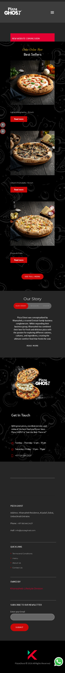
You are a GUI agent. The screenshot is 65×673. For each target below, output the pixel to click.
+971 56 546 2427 (23, 455)
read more (32, 346)
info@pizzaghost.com (25, 530)
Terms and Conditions (22, 553)
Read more (18, 119)
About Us (16, 563)
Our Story (21, 306)
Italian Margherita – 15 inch (22, 112)
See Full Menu (32, 276)
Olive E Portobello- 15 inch (21, 183)
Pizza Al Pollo (16, 253)
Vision (46, 306)
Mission (34, 306)
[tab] (21, 306)
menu (15, 558)
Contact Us (17, 567)
